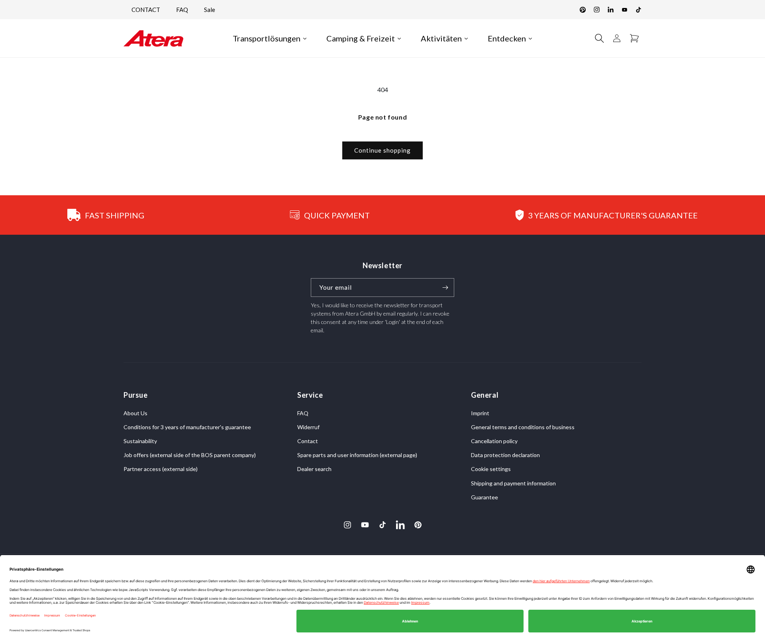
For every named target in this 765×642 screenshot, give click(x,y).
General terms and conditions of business (523, 427)
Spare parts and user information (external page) (357, 455)
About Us (135, 413)
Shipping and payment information (513, 483)
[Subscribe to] (445, 287)
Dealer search (314, 469)
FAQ (182, 9)
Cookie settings (491, 469)
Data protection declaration (505, 455)
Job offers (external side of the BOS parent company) (190, 455)
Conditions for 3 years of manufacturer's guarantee (187, 427)
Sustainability (140, 441)
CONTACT (145, 9)
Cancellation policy (494, 441)
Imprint (480, 413)
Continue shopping (382, 150)
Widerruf (308, 427)
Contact (307, 441)
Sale (209, 9)
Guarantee (484, 497)
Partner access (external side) (161, 469)
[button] (599, 38)
